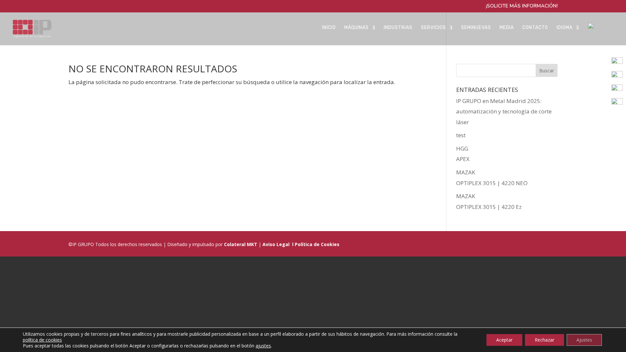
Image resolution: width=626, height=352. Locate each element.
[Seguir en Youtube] (551, 244)
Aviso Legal (276, 244)
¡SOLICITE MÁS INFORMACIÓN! (522, 6)
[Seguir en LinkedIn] (504, 244)
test (461, 135)
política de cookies (42, 340)
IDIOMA (565, 27)
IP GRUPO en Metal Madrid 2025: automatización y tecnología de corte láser (504, 111)
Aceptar (504, 340)
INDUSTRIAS (398, 27)
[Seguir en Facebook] (519, 244)
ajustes (263, 346)
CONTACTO (535, 27)
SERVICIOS (433, 27)
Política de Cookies (317, 244)
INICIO (329, 27)
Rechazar (544, 340)
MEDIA (506, 27)
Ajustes (584, 340)
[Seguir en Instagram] (535, 244)
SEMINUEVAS (476, 27)
